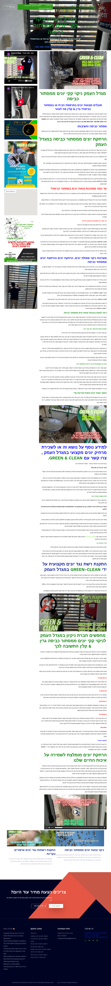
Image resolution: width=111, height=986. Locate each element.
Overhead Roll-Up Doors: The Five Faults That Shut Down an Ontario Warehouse (13, 935)
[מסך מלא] (46, 827)
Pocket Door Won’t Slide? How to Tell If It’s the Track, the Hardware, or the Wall (14, 951)
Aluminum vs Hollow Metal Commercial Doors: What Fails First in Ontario (14, 966)
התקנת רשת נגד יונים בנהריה (39, 939)
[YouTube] (89, 940)
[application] (75, 811)
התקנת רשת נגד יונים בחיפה (39, 955)
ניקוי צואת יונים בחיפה (45, 8)
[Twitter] (93, 940)
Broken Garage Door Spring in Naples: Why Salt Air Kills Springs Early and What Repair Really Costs (14, 959)
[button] (75, 811)
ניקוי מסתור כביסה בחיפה (38, 957)
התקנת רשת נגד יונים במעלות (39, 936)
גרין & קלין (49, 5)
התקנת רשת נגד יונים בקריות (32, 5)
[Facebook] (97, 940)
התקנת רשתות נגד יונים (83, 6)
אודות (32, 941)
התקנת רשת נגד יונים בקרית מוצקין (41, 949)
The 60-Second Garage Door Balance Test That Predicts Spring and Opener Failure (14, 943)
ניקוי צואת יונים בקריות (37, 947)
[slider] (77, 827)
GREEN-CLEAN (90, 536)
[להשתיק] (49, 827)
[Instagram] (85, 940)
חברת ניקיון (8, 929)
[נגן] (104, 827)
